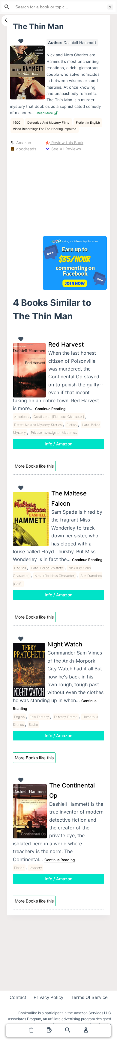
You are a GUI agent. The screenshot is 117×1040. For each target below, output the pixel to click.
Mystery (35, 868)
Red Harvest (66, 344)
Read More (45, 113)
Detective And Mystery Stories (38, 425)
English (19, 717)
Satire (33, 724)
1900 (17, 123)
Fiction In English (88, 123)
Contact (18, 997)
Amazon (23, 142)
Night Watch (64, 644)
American (21, 417)
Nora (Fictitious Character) (54, 576)
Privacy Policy (48, 997)
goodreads (25, 148)
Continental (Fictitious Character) (59, 417)
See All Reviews (65, 148)
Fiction (71, 425)
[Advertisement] (75, 188)
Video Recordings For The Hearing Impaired (44, 129)
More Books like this (34, 465)
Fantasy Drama (65, 717)
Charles (20, 568)
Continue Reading (50, 408)
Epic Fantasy (39, 717)
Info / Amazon (58, 443)
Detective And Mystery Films (48, 123)
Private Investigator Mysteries (54, 432)
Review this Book (66, 142)
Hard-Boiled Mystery (47, 568)
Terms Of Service (89, 997)
